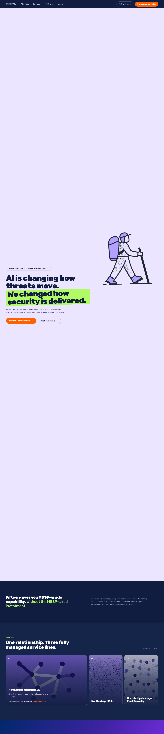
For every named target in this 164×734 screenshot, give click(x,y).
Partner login (123, 4)
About (60, 4)
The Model (25, 4)
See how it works (48, 321)
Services (36, 4)
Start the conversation (146, 4)
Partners (49, 4)
